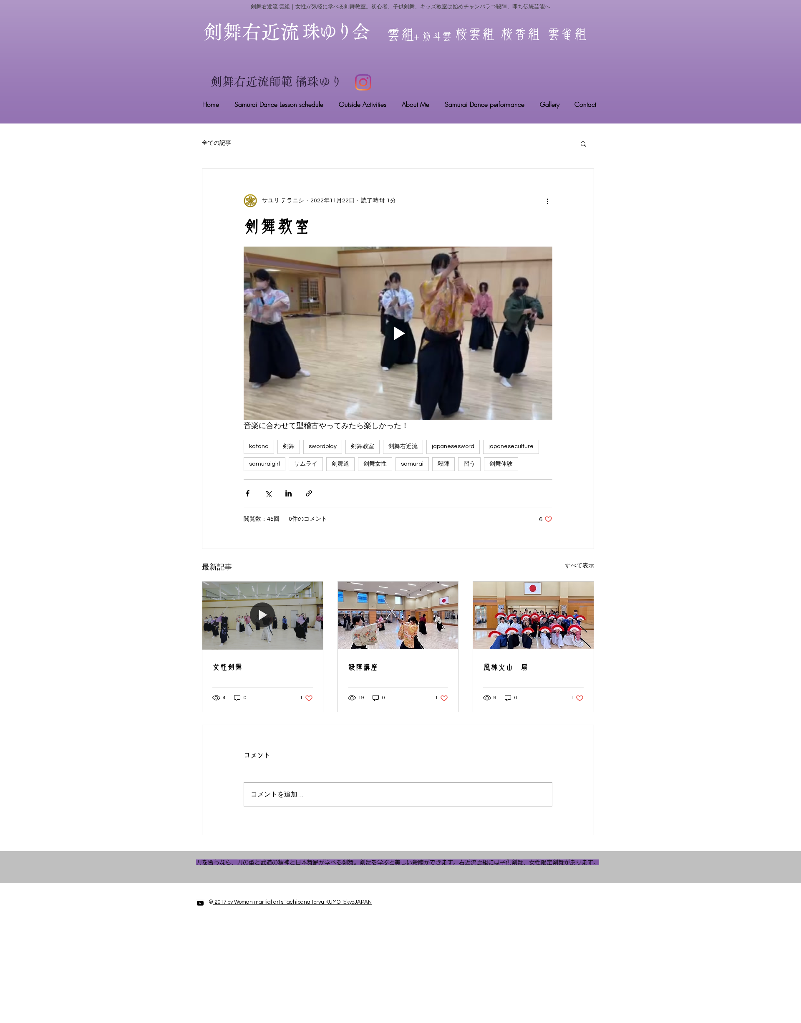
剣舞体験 (501, 464)
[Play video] (398, 333)
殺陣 (443, 464)
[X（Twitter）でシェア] (268, 493)
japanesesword (453, 446)
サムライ (305, 464)
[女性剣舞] (262, 615)
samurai (412, 464)
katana (259, 446)
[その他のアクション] (547, 201)
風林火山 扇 (505, 667)
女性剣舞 (227, 667)
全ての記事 (216, 143)
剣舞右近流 (403, 446)
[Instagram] (363, 82)
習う (469, 464)
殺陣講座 (363, 667)
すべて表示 (579, 566)
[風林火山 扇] (533, 615)
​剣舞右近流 (261, 31)
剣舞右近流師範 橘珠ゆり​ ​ (278, 81)
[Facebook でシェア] (248, 493)
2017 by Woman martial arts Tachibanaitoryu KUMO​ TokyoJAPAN (292, 902)
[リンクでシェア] (309, 493)
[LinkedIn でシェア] (288, 493)
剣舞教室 (362, 446)
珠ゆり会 (335, 31)
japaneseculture (511, 446)
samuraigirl (264, 464)
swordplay (323, 446)
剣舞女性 (375, 464)
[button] (583, 143)
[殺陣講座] (398, 615)
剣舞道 (340, 464)
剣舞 (289, 446)
